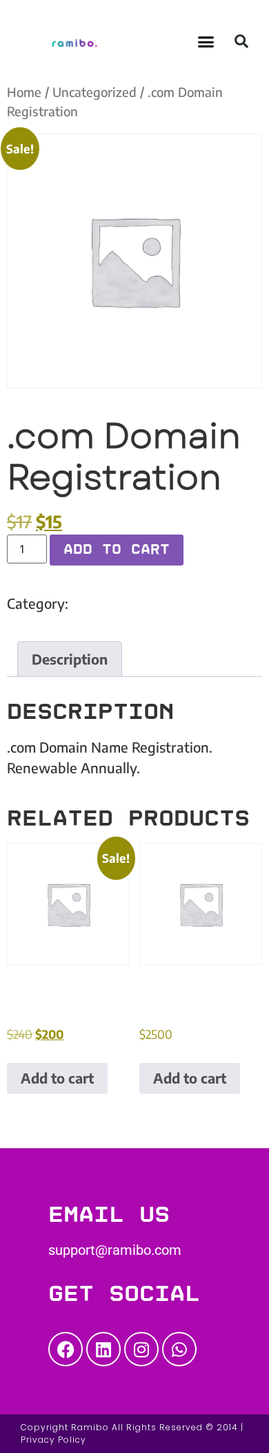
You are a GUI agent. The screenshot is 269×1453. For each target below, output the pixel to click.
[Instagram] (141, 1349)
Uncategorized (94, 92)
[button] (206, 41)
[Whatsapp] (179, 1349)
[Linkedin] (103, 1349)
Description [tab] (70, 658)
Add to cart (116, 549)
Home (24, 92)
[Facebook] (65, 1349)
